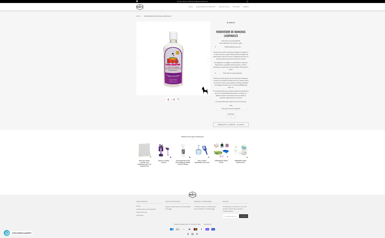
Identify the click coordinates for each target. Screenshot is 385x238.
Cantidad (230, 114)
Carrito (246, 7)
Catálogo (236, 7)
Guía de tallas (224, 7)
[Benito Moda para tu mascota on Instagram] (192, 234)
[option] (173, 58)
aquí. (170, 209)
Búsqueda (207, 224)
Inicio (191, 7)
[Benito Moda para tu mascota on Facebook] (188, 234)
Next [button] (206, 58)
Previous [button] (139, 58)
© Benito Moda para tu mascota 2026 (187, 224)
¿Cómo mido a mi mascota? (205, 7)
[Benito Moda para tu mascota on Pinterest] (197, 234)
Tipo (230, 105)
